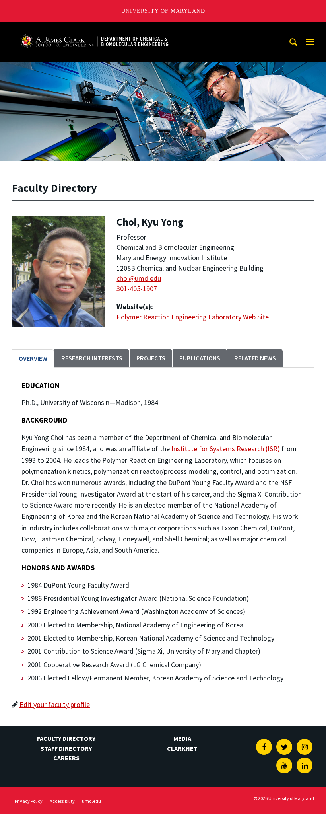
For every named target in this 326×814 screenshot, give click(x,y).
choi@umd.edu (138, 278)
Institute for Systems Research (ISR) (225, 448)
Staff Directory (66, 748)
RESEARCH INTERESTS (91, 358)
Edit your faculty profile (54, 704)
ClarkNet (182, 748)
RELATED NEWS (255, 358)
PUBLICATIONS (199, 358)
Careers (66, 758)
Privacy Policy (29, 801)
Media (182, 738)
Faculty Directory (66, 738)
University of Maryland (163, 11)
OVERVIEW (33, 358)
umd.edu (91, 801)
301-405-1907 (136, 288)
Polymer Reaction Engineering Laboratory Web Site (192, 316)
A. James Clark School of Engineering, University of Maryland (94, 29)
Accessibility (62, 801)
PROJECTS (150, 358)
